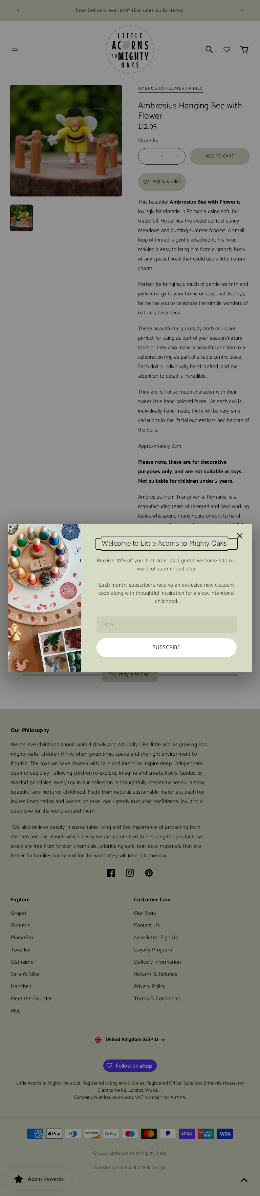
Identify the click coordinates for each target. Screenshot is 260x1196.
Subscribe (166, 647)
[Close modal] (239, 536)
